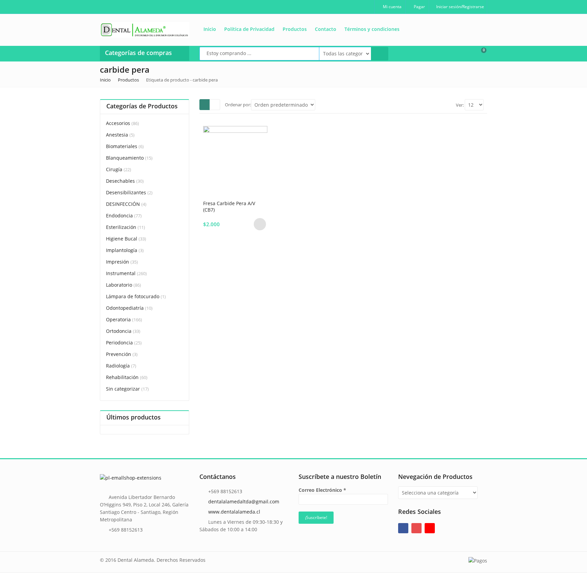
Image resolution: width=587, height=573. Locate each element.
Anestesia (117, 134)
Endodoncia (119, 215)
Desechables (120, 181)
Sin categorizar (123, 389)
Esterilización (121, 227)
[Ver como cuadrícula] (204, 104)
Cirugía (114, 169)
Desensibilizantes (126, 192)
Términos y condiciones (371, 29)
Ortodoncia (118, 331)
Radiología (118, 365)
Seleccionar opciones (260, 224)
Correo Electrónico (322, 490)
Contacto (325, 29)
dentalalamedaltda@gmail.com (243, 501)
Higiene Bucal (121, 238)
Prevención (118, 354)
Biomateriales (121, 146)
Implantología (121, 250)
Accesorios (118, 123)
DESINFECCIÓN (123, 204)
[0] (479, 53)
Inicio (209, 29)
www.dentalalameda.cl (234, 511)
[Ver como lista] (215, 104)
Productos (295, 29)
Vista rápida (238, 203)
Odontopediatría (125, 308)
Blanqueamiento (125, 158)
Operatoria (118, 319)
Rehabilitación (122, 377)
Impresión (117, 261)
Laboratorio (119, 285)
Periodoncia (119, 342)
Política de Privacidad (249, 29)
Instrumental (121, 273)
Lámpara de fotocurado (132, 296)
